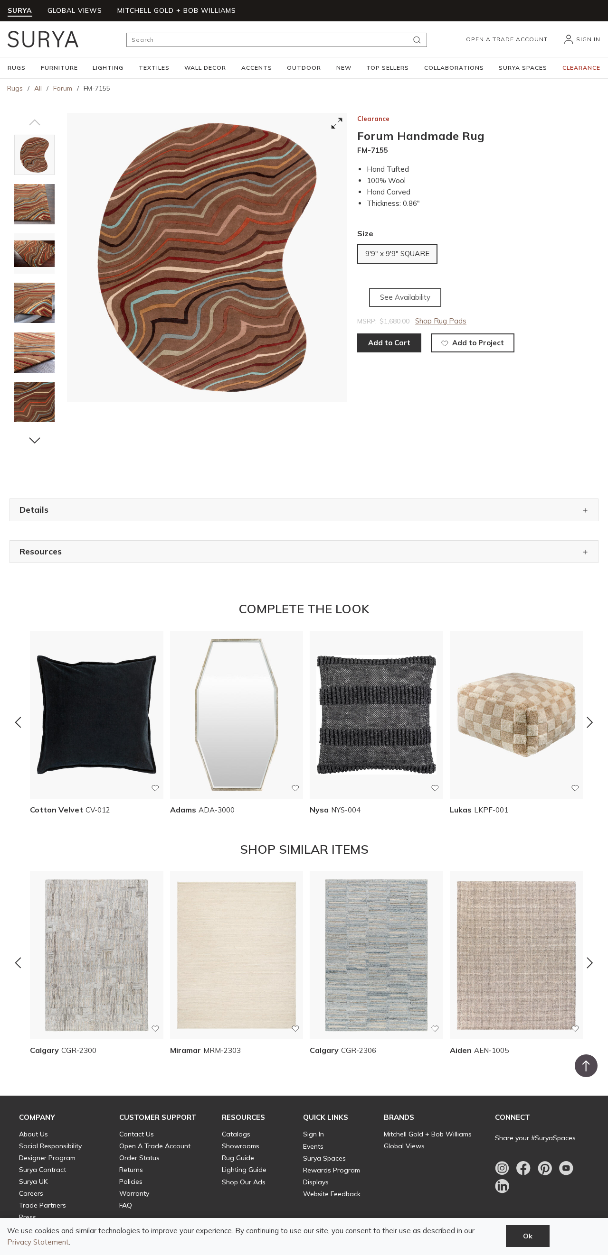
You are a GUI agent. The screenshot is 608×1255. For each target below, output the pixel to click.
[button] (17, 67)
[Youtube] (566, 1168)
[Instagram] (502, 1168)
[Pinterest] (545, 1168)
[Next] (590, 722)
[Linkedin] (502, 1186)
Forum (62, 88)
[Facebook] (523, 1168)
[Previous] (18, 722)
